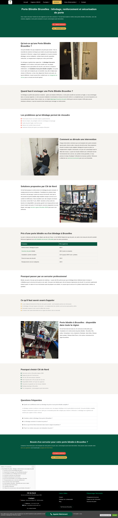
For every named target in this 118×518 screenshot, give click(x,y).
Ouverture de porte (26, 251)
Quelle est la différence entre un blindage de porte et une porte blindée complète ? (46, 404)
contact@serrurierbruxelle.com (33, 505)
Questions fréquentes (9, 486)
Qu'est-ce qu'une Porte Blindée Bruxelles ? (13, 470)
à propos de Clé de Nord (46, 447)
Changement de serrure (93, 497)
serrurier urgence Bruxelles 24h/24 (39, 207)
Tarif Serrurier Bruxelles (66, 507)
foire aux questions (25, 447)
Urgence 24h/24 (35, 2)
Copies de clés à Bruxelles (93, 499)
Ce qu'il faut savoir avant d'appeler (11, 481)
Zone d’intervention (70, 2)
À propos (45, 2)
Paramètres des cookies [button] (105, 515)
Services (56, 2)
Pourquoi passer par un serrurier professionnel (14, 480)
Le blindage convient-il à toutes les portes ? (36, 421)
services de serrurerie (73, 158)
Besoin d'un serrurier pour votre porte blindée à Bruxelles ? (17, 488)
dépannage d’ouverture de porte (58, 99)
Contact (83, 2)
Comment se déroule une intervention (12, 475)
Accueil (26, 2)
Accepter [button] (114, 515)
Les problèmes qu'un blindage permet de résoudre (15, 473)
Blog (60, 501)
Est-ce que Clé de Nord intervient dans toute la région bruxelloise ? (42, 424)
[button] (59, 404)
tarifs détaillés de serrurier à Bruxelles (44, 239)
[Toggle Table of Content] (32, 467)
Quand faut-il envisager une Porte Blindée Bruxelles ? (15, 472)
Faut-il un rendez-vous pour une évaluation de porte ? (38, 428)
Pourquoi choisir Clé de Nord (11, 484)
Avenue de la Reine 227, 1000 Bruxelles (34, 500)
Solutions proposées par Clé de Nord (12, 476)
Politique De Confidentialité (66, 499)
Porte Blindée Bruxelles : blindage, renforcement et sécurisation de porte (18, 468)
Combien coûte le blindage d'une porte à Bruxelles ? (38, 418)
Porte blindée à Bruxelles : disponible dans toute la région (16, 483)
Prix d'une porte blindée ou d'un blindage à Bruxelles (15, 478)
